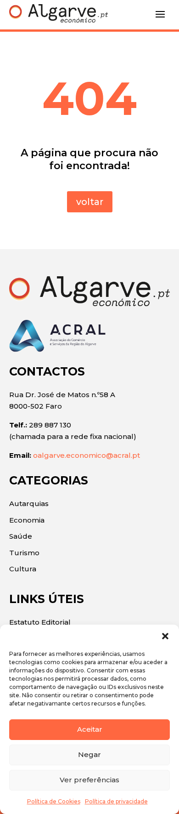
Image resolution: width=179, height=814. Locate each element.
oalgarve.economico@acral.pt (86, 455)
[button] (165, 636)
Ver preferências (89, 779)
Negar (89, 754)
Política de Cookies (53, 801)
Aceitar (89, 729)
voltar (89, 201)
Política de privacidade (116, 801)
